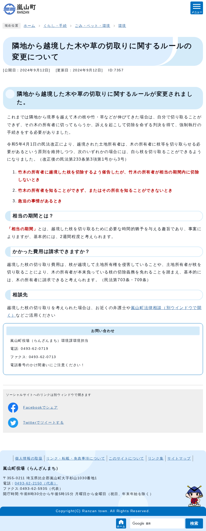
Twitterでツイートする (43, 422)
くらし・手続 (55, 26)
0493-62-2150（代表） (36, 483)
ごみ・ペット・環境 (92, 26)
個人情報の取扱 (28, 458)
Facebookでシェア (40, 407)
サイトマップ (179, 458)
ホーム (121, 526)
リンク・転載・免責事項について (75, 458)
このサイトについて (126, 458)
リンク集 (156, 458)
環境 (122, 26)
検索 (194, 523)
